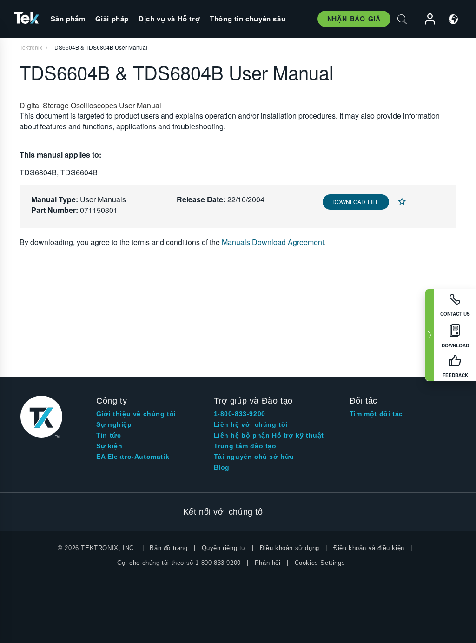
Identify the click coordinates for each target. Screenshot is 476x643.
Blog (222, 467)
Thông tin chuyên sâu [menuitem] (247, 18)
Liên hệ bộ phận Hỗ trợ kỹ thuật (269, 435)
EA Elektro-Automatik (132, 456)
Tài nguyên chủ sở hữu (254, 456)
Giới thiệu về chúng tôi (136, 414)
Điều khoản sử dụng (289, 547)
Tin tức (108, 435)
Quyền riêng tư (224, 547)
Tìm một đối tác (376, 414)
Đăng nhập (425, 19)
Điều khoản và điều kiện (368, 547)
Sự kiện (109, 446)
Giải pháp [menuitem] (112, 18)
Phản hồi (268, 562)
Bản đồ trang (168, 547)
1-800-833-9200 (239, 414)
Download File (355, 201)
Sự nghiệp (114, 424)
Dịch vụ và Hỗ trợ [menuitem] (169, 18)
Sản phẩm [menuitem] (68, 18)
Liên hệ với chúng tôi (251, 424)
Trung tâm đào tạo (245, 446)
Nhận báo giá (354, 18)
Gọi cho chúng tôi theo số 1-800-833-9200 (179, 562)
